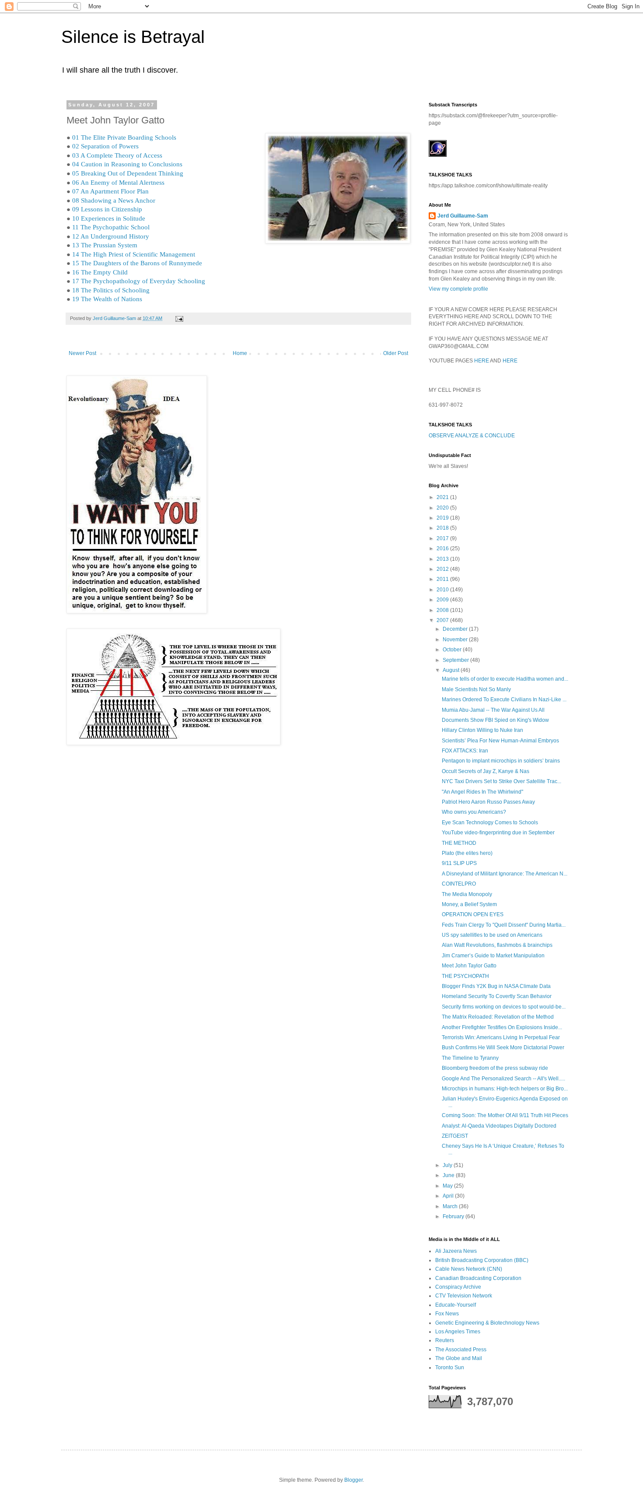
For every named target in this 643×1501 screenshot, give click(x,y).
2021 (443, 497)
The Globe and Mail (458, 1358)
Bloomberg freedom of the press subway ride (495, 1068)
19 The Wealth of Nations (107, 298)
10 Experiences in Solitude (108, 218)
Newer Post (82, 353)
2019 (443, 518)
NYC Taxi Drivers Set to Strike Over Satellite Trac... (501, 781)
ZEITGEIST (455, 1136)
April (449, 1196)
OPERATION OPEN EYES (472, 914)
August (452, 670)
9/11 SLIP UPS (459, 863)
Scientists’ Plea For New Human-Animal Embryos (500, 741)
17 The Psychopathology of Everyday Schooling (138, 281)
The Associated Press (460, 1349)
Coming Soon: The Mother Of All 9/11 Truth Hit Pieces (505, 1115)
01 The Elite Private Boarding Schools (124, 137)
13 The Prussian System (104, 245)
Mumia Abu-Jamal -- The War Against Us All (493, 710)
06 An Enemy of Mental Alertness (118, 182)
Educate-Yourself (455, 1305)
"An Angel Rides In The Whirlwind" (482, 792)
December (456, 629)
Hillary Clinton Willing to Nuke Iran (482, 730)
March (451, 1206)
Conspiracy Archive (458, 1287)
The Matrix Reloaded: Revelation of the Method (498, 1017)
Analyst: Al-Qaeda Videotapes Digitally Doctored (499, 1126)
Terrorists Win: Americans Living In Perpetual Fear (501, 1037)
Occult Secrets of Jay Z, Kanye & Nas (485, 771)
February (454, 1216)
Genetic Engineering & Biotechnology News (487, 1323)
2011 (443, 579)
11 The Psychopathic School (111, 227)
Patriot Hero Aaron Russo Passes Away (488, 802)
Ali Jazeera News (456, 1251)
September (456, 660)
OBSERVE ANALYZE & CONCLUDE (472, 435)
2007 (443, 620)
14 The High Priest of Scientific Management (133, 254)
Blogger (353, 1480)
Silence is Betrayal (133, 36)
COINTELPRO (459, 884)
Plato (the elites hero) (467, 853)
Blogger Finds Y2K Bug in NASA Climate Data (496, 986)
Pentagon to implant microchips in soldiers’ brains (501, 761)
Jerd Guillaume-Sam (462, 216)
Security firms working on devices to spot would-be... (504, 1007)
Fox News (447, 1314)
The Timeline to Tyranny (470, 1058)
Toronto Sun (449, 1367)
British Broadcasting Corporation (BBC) (481, 1260)
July (448, 1165)
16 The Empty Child (100, 272)
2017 (443, 538)
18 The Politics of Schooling (111, 290)
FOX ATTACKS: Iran (465, 751)
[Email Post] (179, 318)
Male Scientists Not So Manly (476, 689)
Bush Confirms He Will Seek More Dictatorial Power (503, 1047)
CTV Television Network (463, 1296)
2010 (443, 590)
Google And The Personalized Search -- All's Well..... (503, 1079)
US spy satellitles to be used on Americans (492, 935)
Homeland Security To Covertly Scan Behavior (497, 996)
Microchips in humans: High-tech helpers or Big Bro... (505, 1089)
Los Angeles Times (457, 1332)
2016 (443, 548)
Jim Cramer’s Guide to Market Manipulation (493, 956)
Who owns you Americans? (474, 812)
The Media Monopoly (467, 894)
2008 (443, 610)
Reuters (444, 1340)
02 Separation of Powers (105, 146)
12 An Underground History (110, 236)
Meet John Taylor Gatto (469, 966)
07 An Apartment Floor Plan (110, 191)
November (456, 639)
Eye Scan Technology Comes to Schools (490, 822)
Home (240, 353)
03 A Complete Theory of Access (117, 155)
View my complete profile (458, 289)
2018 (443, 528)
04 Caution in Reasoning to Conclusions (127, 164)
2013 (443, 559)
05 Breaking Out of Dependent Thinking (127, 173)
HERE (481, 361)
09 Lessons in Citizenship (107, 209)
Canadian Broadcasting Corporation (478, 1278)
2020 (443, 508)
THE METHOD (459, 843)
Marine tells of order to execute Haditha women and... (505, 679)
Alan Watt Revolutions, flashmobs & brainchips (497, 945)
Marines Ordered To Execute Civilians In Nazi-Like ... (504, 699)
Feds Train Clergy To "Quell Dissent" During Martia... (504, 925)
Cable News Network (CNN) (468, 1269)
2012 (443, 569)
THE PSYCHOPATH (465, 976)
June (449, 1175)
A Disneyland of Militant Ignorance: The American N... (504, 874)
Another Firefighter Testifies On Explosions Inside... (502, 1027)
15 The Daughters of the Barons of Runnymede (137, 263)
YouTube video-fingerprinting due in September (498, 833)
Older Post (395, 353)
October (453, 650)
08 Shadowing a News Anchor (113, 200)
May (448, 1186)
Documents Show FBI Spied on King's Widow (495, 720)
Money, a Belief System (469, 904)
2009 (443, 600)
